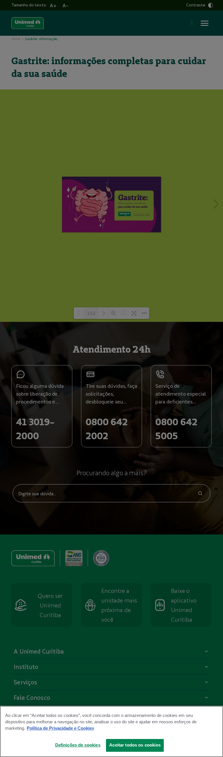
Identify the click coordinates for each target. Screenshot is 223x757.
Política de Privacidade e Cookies (60, 728)
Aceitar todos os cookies (135, 745)
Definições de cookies (77, 745)
